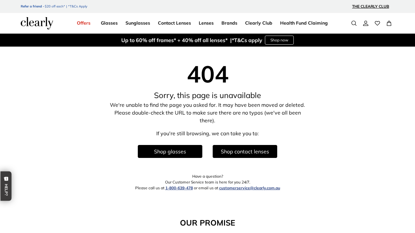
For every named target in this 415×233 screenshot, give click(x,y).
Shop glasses (170, 151)
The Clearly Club (370, 6)
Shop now (279, 40)
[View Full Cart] (389, 23)
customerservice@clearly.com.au (249, 187)
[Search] (354, 23)
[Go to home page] (37, 23)
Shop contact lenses (245, 151)
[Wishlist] (377, 23)
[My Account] (366, 23)
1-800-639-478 (179, 187)
